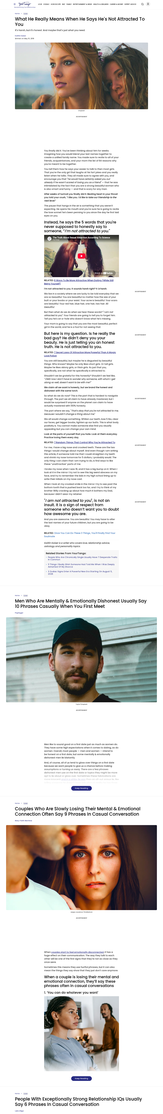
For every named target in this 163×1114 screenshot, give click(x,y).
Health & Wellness (100, 4)
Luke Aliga (19, 1111)
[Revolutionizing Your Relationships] (25, 4)
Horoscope (56, 4)
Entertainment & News (82, 4)
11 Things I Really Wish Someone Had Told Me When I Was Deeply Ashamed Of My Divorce (81, 565)
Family (69, 4)
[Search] (142, 3)
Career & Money (116, 4)
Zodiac (46, 4)
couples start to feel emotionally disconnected (77, 952)
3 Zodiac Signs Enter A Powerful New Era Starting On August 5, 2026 (80, 572)
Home (17, 13)
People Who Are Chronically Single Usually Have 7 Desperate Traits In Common (82, 558)
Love (40, 4)
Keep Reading (81, 788)
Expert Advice (130, 4)
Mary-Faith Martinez (23, 821)
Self (63, 4)
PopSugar (19, 613)
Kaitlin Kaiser (20, 36)
